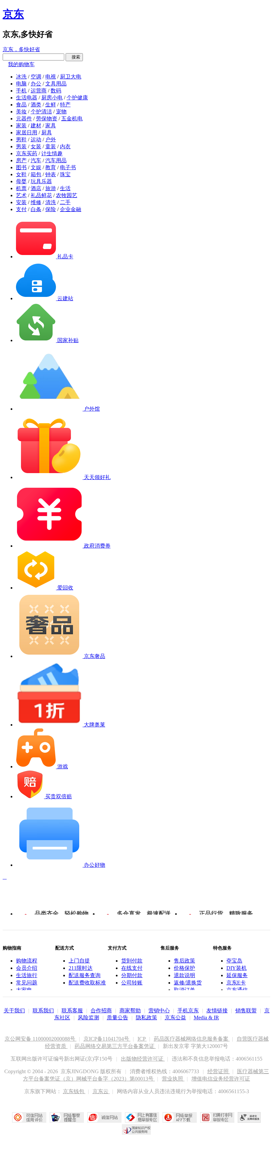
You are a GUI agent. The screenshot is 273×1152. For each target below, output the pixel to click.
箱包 (36, 174)
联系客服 (72, 1010)
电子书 (68, 167)
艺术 (21, 195)
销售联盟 (246, 1010)
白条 (36, 209)
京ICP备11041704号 (107, 1039)
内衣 (65, 146)
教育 (50, 167)
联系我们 (43, 1010)
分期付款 (131, 975)
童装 (50, 146)
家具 (50, 125)
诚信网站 (104, 1117)
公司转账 (131, 982)
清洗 (50, 202)
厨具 (46, 132)
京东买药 (26, 153)
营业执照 (173, 1079)
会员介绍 (26, 968)
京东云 (101, 1091)
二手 (65, 202)
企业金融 (70, 209)
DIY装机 (236, 968)
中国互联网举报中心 (142, 1117)
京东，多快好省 (21, 49)
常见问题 (26, 982)
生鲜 (50, 104)
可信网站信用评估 (29, 1117)
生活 (65, 188)
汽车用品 (56, 160)
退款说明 (184, 975)
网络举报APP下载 (179, 1117)
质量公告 (117, 1017)
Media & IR (206, 1017)
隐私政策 (146, 1017)
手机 (21, 90)
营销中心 (159, 1010)
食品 (21, 104)
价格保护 (184, 968)
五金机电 (72, 118)
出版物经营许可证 (143, 1059)
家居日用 (26, 132)
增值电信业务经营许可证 (220, 1079)
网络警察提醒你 (67, 1117)
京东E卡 (236, 982)
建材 (36, 125)
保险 (50, 209)
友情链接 (217, 1010)
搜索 (74, 57)
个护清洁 (41, 111)
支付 (21, 209)
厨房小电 (52, 97)
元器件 (24, 118)
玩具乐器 (41, 181)
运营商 (39, 90)
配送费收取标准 (87, 982)
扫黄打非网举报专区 (217, 1117)
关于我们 (14, 1010)
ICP (142, 1039)
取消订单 (184, 990)
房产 (21, 160)
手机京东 (188, 1010)
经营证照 (218, 1071)
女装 (36, 146)
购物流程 (26, 960)
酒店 (36, 188)
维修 (36, 202)
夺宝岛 (234, 960)
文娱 (36, 167)
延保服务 (237, 975)
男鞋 (21, 139)
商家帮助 (130, 1010)
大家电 (24, 990)
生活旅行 (26, 975)
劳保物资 (46, 118)
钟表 (50, 174)
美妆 (21, 111)
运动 (36, 139)
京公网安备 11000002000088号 (41, 1039)
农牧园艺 (66, 195)
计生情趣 (52, 153)
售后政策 (184, 960)
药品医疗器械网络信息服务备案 (192, 1039)
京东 (13, 14)
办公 (36, 83)
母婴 (21, 181)
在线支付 (131, 968)
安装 (21, 202)
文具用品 (56, 83)
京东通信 (237, 990)
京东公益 (175, 1017)
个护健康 (77, 97)
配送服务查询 (85, 975)
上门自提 (79, 960)
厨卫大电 (70, 76)
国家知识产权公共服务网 (136, 1129)
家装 (21, 125)
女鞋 (21, 174)
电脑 (21, 83)
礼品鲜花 (41, 195)
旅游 (50, 188)
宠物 (61, 111)
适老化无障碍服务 (249, 1117)
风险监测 (88, 1017)
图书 (21, 167)
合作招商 (101, 1010)
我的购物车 (21, 64)
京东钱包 (74, 1091)
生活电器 (26, 97)
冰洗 (21, 76)
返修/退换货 (188, 982)
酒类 (36, 104)
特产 (65, 104)
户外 (50, 139)
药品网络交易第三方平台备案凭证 (115, 1046)
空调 (36, 76)
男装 (21, 146)
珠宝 (65, 174)
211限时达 (81, 968)
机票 (21, 188)
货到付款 (131, 960)
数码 (56, 90)
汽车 (36, 160)
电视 (50, 76)
